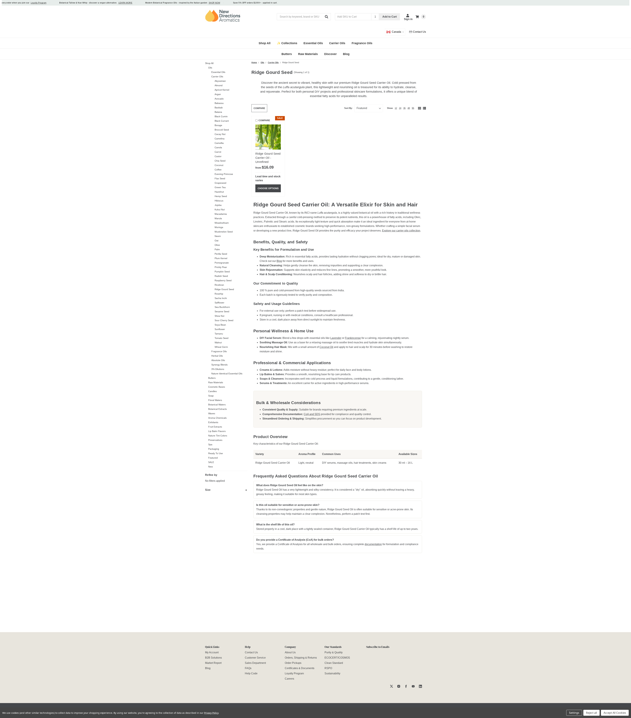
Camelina (219, 138)
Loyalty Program (26, 3)
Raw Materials (215, 382)
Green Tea (220, 187)
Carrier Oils (217, 76)
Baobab (219, 107)
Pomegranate (222, 262)
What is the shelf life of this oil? (275, 524)
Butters (212, 378)
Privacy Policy (211, 712)
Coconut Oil (326, 347)
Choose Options (268, 188)
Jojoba (218, 205)
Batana (218, 112)
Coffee (218, 169)
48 (409, 108)
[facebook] (406, 686)
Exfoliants (213, 422)
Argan (218, 94)
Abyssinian (220, 81)
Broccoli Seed (222, 129)
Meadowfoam (222, 222)
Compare (259, 108)
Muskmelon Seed (224, 231)
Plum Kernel (221, 258)
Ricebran (219, 285)
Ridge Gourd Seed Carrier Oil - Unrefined (267, 158)
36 (404, 108)
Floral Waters (215, 400)
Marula (218, 218)
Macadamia (221, 214)
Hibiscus (219, 200)
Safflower (219, 302)
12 (396, 108)
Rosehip (219, 293)
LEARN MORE (113, 3)
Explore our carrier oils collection (401, 230)
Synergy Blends (219, 364)
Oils (210, 67)
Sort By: (348, 108)
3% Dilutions (217, 369)
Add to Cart (389, 16)
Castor (218, 156)
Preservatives (215, 440)
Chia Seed (220, 160)
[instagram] (398, 686)
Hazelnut (219, 191)
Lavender (335, 338)
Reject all (591, 713)
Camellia (219, 143)
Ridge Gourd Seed (224, 289)
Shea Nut (219, 316)
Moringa (219, 227)
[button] (326, 16)
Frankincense (353, 338)
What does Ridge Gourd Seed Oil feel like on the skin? (289, 485)
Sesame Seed (222, 311)
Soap (211, 395)
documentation (373, 544)
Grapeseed (220, 183)
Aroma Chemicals (217, 418)
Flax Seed (220, 178)
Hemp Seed (221, 196)
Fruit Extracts (215, 426)
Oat (216, 240)
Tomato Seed (221, 338)
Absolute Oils (218, 360)
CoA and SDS (312, 414)
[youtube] (413, 686)
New (210, 466)
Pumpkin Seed (222, 271)
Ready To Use (215, 453)
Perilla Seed (221, 254)
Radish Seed (221, 276)
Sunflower (220, 329)
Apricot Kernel (222, 89)
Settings (574, 713)
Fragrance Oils (219, 351)
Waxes (211, 413)
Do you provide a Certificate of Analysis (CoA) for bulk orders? (295, 539)
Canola (218, 147)
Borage (218, 125)
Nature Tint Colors (217, 435)
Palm (217, 249)
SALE (211, 462)
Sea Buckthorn (222, 307)
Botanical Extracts (217, 409)
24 (400, 108)
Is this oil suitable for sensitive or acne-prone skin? (287, 505)
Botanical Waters (217, 404)
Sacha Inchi (221, 298)
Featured (213, 457)
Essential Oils (218, 72)
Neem (218, 236)
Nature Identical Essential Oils (226, 373)
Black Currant (222, 121)
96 (413, 108)
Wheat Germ (221, 347)
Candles (212, 391)
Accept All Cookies (615, 713)
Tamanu (219, 333)
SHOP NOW (202, 3)
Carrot (218, 152)
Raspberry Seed (223, 280)
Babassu (219, 103)
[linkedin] (420, 686)
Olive (217, 245)
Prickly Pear (221, 267)
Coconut (219, 165)
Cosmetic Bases (216, 387)
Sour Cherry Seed (224, 320)
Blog (279, 261)
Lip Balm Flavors (217, 431)
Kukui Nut (220, 209)
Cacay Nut (220, 134)
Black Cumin (221, 116)
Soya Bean (220, 324)
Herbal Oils (217, 355)
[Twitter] (391, 686)
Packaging (213, 449)
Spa (210, 444)
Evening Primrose (224, 174)
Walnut (218, 342)
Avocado (219, 98)
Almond (218, 85)
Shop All (209, 63)
